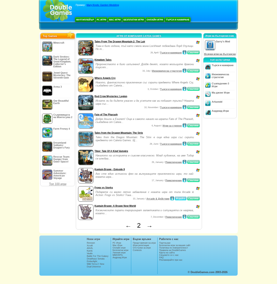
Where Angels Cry (105, 78)
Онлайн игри (155, 19)
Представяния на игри (144, 243)
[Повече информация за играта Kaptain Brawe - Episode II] (185, 180)
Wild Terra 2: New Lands (95, 265)
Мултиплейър (85, 19)
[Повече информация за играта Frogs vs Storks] (172, 198)
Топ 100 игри (57, 184)
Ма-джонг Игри (221, 92)
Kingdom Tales (103, 59)
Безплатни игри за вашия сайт (174, 245)
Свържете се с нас (169, 255)
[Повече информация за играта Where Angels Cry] (185, 89)
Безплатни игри (133, 19)
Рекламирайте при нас (171, 260)
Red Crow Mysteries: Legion (110, 96)
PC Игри (101, 19)
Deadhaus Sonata (95, 258)
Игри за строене (172, 125)
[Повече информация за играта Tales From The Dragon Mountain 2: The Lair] (185, 52)
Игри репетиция (141, 245)
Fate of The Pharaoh (106, 114)
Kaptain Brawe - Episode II (109, 169)
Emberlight (92, 261)
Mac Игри (115, 19)
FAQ (161, 257)
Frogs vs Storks (103, 187)
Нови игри (93, 239)
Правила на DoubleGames (172, 250)
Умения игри (119, 252)
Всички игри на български (220, 54)
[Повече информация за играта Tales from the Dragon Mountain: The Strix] (185, 144)
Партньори (164, 243)
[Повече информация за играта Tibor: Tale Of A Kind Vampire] (185, 162)
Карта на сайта (167, 252)
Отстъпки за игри (142, 247)
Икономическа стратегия (167, 71)
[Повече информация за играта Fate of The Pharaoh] (185, 125)
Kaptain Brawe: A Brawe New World (115, 205)
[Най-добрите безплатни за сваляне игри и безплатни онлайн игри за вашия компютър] (57, 11)
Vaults (90, 253)
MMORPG (118, 255)
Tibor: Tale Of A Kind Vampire (111, 151)
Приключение (173, 162)
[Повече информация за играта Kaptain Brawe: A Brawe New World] (185, 217)
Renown (91, 243)
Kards (90, 251)
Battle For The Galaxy (97, 256)
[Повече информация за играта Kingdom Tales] (185, 71)
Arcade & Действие (158, 198)
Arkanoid (217, 101)
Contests (137, 250)
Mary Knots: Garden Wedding (103, 5)
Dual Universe (94, 266)
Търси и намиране (177, 19)
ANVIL (90, 248)
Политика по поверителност (173, 247)
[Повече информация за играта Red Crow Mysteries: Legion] (185, 107)
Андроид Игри (220, 111)
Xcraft (90, 245)
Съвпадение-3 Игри (220, 85)
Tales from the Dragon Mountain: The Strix (118, 132)
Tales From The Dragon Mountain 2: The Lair (119, 41)
